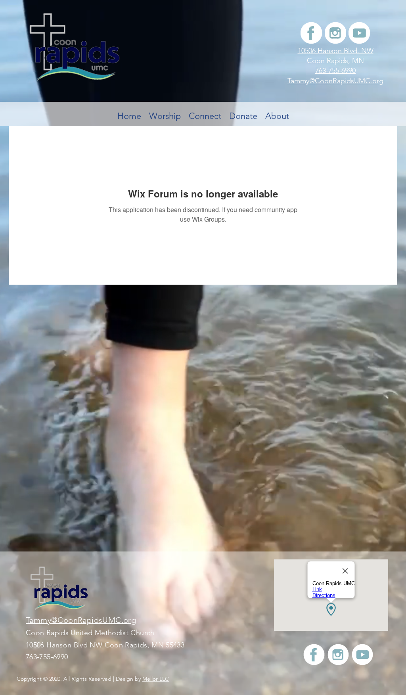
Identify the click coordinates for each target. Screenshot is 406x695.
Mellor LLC (155, 678)
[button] (205, 112)
